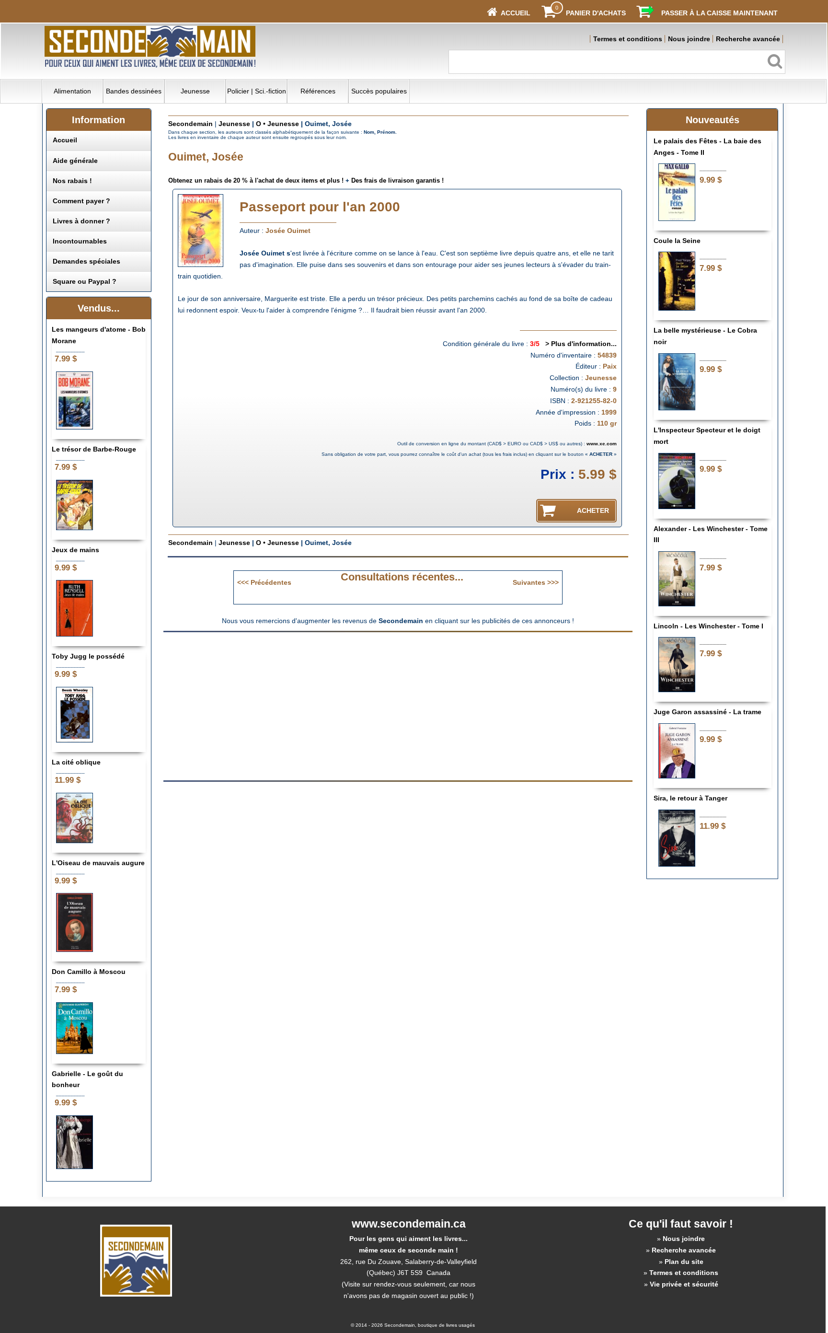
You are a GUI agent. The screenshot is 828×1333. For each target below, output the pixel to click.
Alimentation (72, 91)
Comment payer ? (81, 201)
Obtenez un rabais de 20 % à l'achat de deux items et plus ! (256, 180)
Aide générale (75, 160)
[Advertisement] (317, 705)
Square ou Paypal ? (84, 281)
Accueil (65, 140)
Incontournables (80, 241)
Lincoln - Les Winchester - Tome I (708, 626)
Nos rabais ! (72, 181)
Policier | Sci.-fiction (256, 91)
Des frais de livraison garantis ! (397, 180)
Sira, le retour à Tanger (690, 798)
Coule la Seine (677, 240)
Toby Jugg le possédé (88, 656)
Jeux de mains (75, 550)
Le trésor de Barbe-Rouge (94, 449)
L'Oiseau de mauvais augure (98, 863)
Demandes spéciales (86, 261)
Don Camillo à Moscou (89, 971)
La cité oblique (76, 762)
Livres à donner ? (81, 221)
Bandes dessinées (133, 91)
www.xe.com (601, 443)
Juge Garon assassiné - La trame (707, 712)
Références (317, 91)
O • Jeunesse (277, 124)
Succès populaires (379, 91)
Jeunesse (195, 91)
